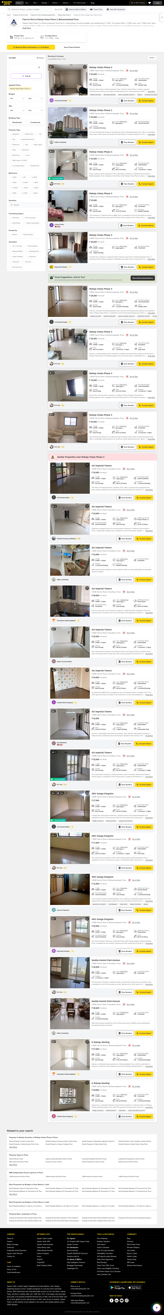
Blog (128, 1238)
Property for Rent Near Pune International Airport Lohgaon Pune (135, 1218)
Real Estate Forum (133, 1244)
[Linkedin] (116, 1300)
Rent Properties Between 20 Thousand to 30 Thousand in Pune (99, 1188)
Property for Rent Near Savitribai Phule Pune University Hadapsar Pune (99, 1221)
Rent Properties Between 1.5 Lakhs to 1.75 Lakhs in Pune (99, 1206)
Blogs (93, 3)
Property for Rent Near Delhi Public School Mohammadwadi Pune (63, 1221)
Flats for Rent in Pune (16, 1159)
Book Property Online (44, 1265)
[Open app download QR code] (162, 17)
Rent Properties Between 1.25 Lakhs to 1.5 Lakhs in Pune (63, 1206)
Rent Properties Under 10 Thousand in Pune (23, 1188)
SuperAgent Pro (72, 1268)
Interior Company (43, 1253)
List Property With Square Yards (78, 1241)
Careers (9, 1241)
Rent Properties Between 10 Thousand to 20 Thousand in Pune (63, 1188)
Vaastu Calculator (103, 1247)
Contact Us (11, 1256)
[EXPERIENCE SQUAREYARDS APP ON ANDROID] (118, 1289)
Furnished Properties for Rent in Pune (94, 1159)
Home (8, 15)
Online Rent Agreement (105, 1259)
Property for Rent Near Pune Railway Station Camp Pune (26, 1221)
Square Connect (72, 1244)
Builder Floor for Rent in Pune (128, 1162)
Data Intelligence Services (76, 1262)
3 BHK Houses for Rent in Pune (92, 1176)
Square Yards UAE (43, 1241)
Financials (10, 1247)
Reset (41, 58)
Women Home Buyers (134, 1265)
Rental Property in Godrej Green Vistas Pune (133, 1144)
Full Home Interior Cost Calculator (109, 1271)
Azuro (39, 1256)
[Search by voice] (39, 67)
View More (13, 1147)
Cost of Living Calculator (105, 1250)
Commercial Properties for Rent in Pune (131, 1159)
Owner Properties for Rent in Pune (93, 1162)
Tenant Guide (131, 1259)
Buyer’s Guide (132, 1253)
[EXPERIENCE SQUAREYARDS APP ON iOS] (134, 1289)
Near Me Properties (117, 9)
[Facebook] (111, 1300)
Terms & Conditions (14, 1266)
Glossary (130, 1241)
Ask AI (27, 76)
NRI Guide (130, 1262)
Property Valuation (103, 1241)
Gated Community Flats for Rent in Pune (59, 1159)
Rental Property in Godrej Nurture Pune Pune (24, 1144)
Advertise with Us (73, 1256)
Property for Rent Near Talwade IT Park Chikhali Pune (63, 1218)
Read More (26, 28)
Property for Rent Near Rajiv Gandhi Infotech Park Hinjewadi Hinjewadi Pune (26, 1218)
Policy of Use (11, 1269)
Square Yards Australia (45, 1244)
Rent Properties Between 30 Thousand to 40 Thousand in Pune (135, 1188)
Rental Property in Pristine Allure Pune (94, 1144)
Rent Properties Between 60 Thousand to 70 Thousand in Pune (99, 1191)
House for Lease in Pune (54, 1162)
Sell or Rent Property (138, 3)
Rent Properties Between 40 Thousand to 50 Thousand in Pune (26, 1191)
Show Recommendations (143, 278)
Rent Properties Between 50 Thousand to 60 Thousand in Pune (63, 1191)
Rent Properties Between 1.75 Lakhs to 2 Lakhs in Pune (135, 1206)
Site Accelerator (72, 1250)
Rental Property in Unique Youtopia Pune (59, 1144)
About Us (10, 1238)
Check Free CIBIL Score (105, 1265)
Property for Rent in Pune (20, 15)
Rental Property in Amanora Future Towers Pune (61, 1141)
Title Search (101, 1244)
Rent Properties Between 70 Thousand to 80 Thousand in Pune (135, 1191)
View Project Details (72, 47)
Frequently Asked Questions (17, 1250)
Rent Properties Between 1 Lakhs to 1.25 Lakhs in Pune (26, 1206)
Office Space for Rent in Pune (18, 1162)
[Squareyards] (7, 3)
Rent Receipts (102, 1262)
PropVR (39, 1259)
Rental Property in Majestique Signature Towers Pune (99, 1141)
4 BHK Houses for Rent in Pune (128, 1176)
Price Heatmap (102, 1238)
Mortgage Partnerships (75, 1265)
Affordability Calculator (105, 1253)
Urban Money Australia (45, 1250)
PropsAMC (41, 1262)
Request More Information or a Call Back (32, 47)
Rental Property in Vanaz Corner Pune (21, 1141)
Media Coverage (12, 1244)
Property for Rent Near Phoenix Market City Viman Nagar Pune (99, 1218)
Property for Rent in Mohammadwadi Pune (42, 15)
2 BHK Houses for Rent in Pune (56, 1176)
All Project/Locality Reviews (106, 1256)
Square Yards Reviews (15, 1253)
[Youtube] (122, 1300)
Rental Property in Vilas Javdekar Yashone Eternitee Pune (135, 1141)
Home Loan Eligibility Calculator (108, 1268)
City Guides (131, 1250)
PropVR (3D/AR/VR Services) (77, 1253)
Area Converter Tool (104, 1274)
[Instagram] (127, 1300)
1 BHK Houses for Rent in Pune (19, 1176)
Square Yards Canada (44, 1238)
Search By (58, 9)
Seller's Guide (132, 1256)
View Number (129, 101)
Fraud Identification (13, 1272)
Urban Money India (43, 1247)
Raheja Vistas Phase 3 (64, 15)
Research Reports (133, 1247)
